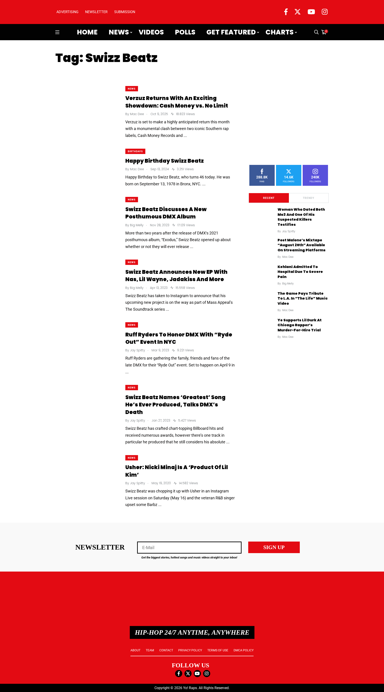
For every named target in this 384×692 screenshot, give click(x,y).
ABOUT (135, 650)
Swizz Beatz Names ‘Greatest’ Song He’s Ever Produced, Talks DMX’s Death (175, 405)
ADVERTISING (67, 12)
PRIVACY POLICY (190, 650)
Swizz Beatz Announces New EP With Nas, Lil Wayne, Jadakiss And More (176, 275)
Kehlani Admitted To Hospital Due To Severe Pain (300, 271)
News (119, 32)
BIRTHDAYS (135, 151)
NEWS (132, 88)
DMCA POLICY (244, 650)
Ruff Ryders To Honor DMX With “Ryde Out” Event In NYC (178, 338)
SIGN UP (274, 547)
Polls (185, 32)
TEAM (150, 650)
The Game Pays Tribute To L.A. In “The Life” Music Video (303, 298)
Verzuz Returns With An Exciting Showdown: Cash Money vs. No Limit (176, 102)
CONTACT (166, 650)
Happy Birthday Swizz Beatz (164, 161)
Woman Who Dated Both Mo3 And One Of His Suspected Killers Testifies (301, 217)
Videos (151, 32)
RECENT (268, 198)
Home (87, 32)
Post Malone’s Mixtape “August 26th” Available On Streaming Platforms (302, 245)
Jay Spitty (288, 231)
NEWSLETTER (96, 12)
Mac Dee (288, 257)
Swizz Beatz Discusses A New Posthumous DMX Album (166, 213)
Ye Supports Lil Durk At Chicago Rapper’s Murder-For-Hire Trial (300, 325)
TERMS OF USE (217, 650)
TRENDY (308, 198)
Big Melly (288, 283)
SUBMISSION (124, 12)
